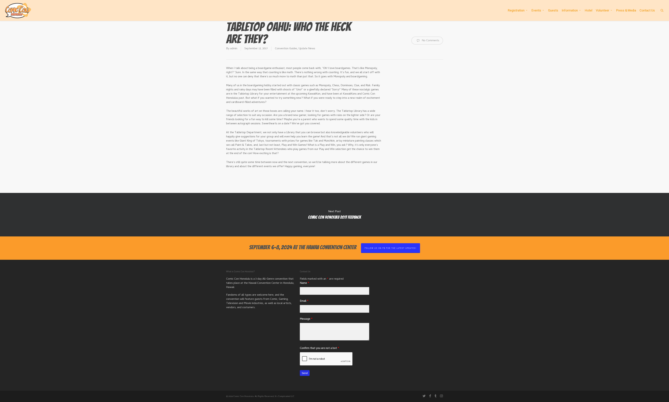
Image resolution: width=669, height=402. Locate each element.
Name (304, 283)
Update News (307, 48)
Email (304, 301)
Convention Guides (286, 48)
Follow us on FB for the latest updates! (390, 248)
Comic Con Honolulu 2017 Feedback (334, 214)
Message (306, 319)
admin (233, 48)
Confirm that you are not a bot (319, 348)
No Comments (430, 40)
